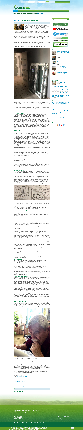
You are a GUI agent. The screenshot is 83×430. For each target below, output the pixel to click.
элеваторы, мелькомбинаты (18, 418)
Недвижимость (35, 412)
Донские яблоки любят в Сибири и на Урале (22, 381)
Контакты (14, 422)
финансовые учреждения (18, 417)
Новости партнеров (61, 419)
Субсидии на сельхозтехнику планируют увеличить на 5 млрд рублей (26, 386)
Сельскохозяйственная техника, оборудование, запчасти (42, 408)
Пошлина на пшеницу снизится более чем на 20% (60, 89)
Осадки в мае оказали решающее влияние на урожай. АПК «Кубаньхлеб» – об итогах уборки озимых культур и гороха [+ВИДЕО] (60, 117)
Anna (21, 388)
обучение (15, 411)
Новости (55, 80)
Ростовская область (19, 376)
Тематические (33, 13)
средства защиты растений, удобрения (20, 414)
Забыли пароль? (66, 1)
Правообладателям (40, 422)
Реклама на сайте (25, 422)
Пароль (36, 1)
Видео (27, 13)
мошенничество (25, 376)
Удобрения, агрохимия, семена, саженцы (39, 409)
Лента (16, 13)
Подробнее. (36, 429)
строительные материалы (18, 416)
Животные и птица (36, 410)
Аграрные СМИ (16, 419)
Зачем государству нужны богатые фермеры (22, 384)
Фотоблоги (21, 13)
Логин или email (25, 1)
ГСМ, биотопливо (17, 408)
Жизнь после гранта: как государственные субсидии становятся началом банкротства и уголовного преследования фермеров (63, 68)
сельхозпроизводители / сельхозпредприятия (21, 412)
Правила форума (55, 408)
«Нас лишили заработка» (61, 56)
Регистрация (58, 1)
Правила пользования (32, 422)
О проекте (19, 422)
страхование (16, 415)
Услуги (34, 411)
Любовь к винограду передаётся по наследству (22, 379)
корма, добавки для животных (18, 409)
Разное (16, 20)
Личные (40, 13)
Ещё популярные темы (65, 120)
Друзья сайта (60, 418)
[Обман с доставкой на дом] (19, 24)
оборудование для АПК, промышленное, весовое (22, 410)
